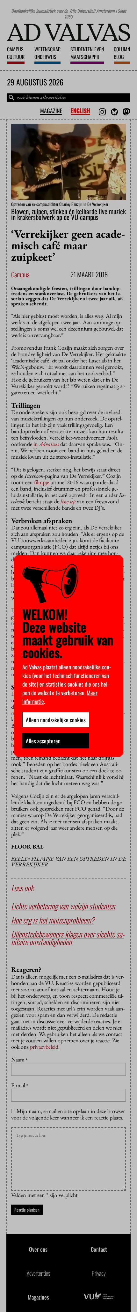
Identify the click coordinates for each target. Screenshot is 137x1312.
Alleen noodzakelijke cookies (56, 720)
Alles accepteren (43, 741)
